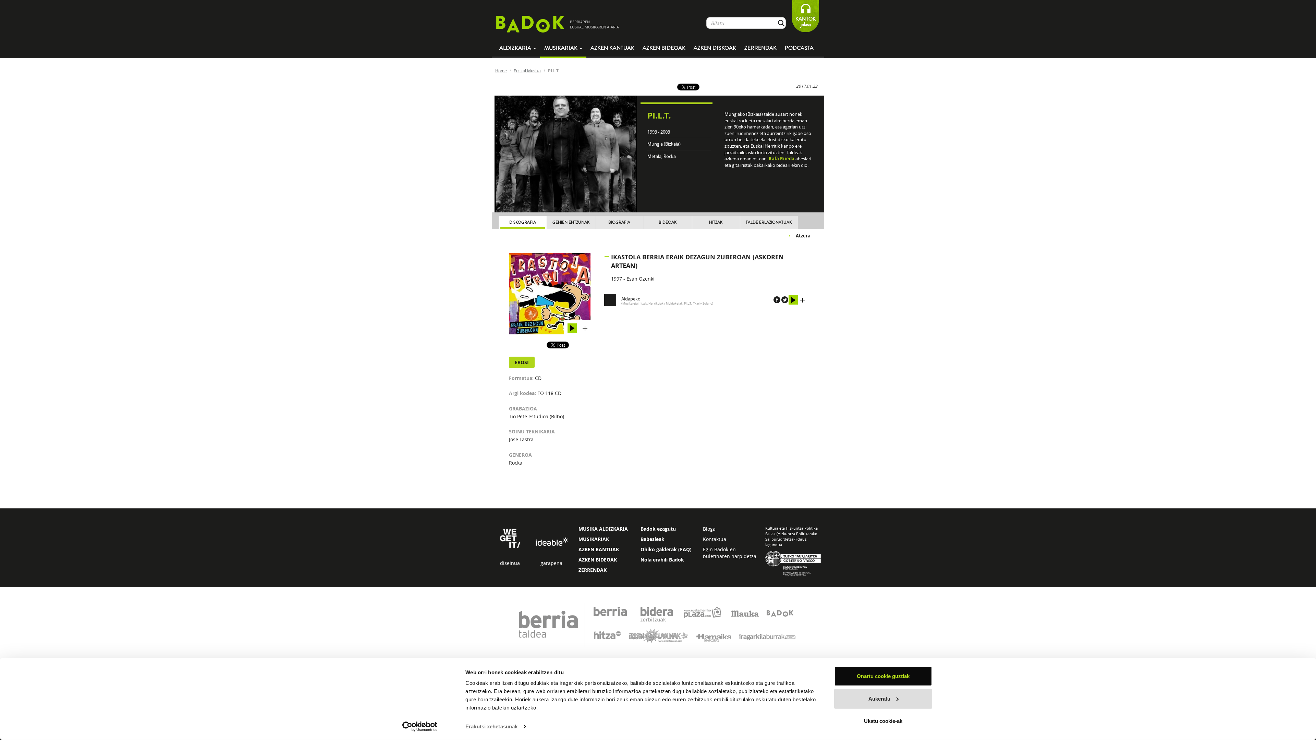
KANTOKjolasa (805, 21)
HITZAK (715, 222)
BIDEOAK (668, 222)
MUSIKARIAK (593, 539)
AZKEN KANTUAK (598, 549)
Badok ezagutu (658, 529)
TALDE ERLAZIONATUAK (769, 222)
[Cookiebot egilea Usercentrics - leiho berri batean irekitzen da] (420, 727)
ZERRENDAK (592, 570)
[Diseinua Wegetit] (510, 537)
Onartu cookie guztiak (883, 676)
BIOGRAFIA (619, 222)
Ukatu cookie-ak (883, 721)
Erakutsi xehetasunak (491, 726)
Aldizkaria (516, 48)
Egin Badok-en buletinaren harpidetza (729, 552)
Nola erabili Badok (662, 559)
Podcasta (799, 48)
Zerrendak (760, 48)
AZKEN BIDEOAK (597, 559)
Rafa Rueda (781, 159)
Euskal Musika (527, 70)
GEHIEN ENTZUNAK (570, 222)
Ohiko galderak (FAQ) (666, 549)
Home (501, 70)
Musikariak (561, 48)
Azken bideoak (664, 48)
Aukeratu (879, 698)
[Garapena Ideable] (551, 542)
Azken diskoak (715, 48)
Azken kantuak (612, 48)
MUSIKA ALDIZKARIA (603, 529)
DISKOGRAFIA (522, 222)
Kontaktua (714, 539)
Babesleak (653, 539)
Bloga (709, 529)
